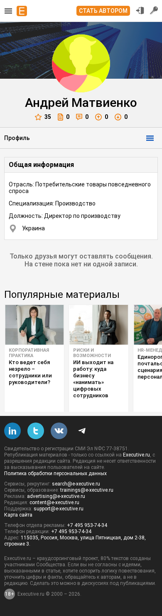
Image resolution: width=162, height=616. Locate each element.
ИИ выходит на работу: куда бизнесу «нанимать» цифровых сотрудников (93, 379)
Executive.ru (136, 455)
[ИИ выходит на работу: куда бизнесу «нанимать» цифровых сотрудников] (98, 325)
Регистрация (154, 10)
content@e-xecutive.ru (54, 502)
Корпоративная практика (29, 353)
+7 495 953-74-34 (87, 525)
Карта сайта (18, 515)
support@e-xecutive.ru (58, 509)
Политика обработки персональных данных (55, 473)
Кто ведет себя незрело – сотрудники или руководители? (30, 372)
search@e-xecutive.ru (76, 484)
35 (47, 117)
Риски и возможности (92, 353)
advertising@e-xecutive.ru (56, 496)
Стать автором (103, 10)
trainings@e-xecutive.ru (86, 490)
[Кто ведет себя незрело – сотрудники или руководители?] (34, 325)
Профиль (17, 138)
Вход (140, 10)
